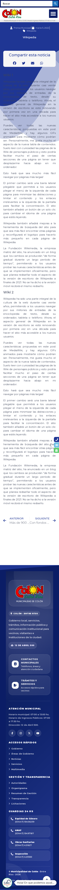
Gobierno (17, 748)
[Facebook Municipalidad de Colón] (12, 733)
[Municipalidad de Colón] (29, 593)
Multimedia (18, 769)
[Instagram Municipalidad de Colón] (20, 733)
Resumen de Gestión (23, 793)
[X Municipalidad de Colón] (29, 733)
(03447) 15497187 (24, 833)
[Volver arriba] (46, 880)
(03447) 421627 (23, 845)
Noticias (16, 759)
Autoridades (18, 783)
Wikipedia (31, 31)
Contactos (23, 880)
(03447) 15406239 (24, 822)
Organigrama (19, 788)
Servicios (16, 764)
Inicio (12, 880)
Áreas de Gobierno (22, 753)
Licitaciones (18, 803)
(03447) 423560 (23, 857)
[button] (53, 13)
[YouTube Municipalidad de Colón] (37, 733)
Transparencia (20, 798)
